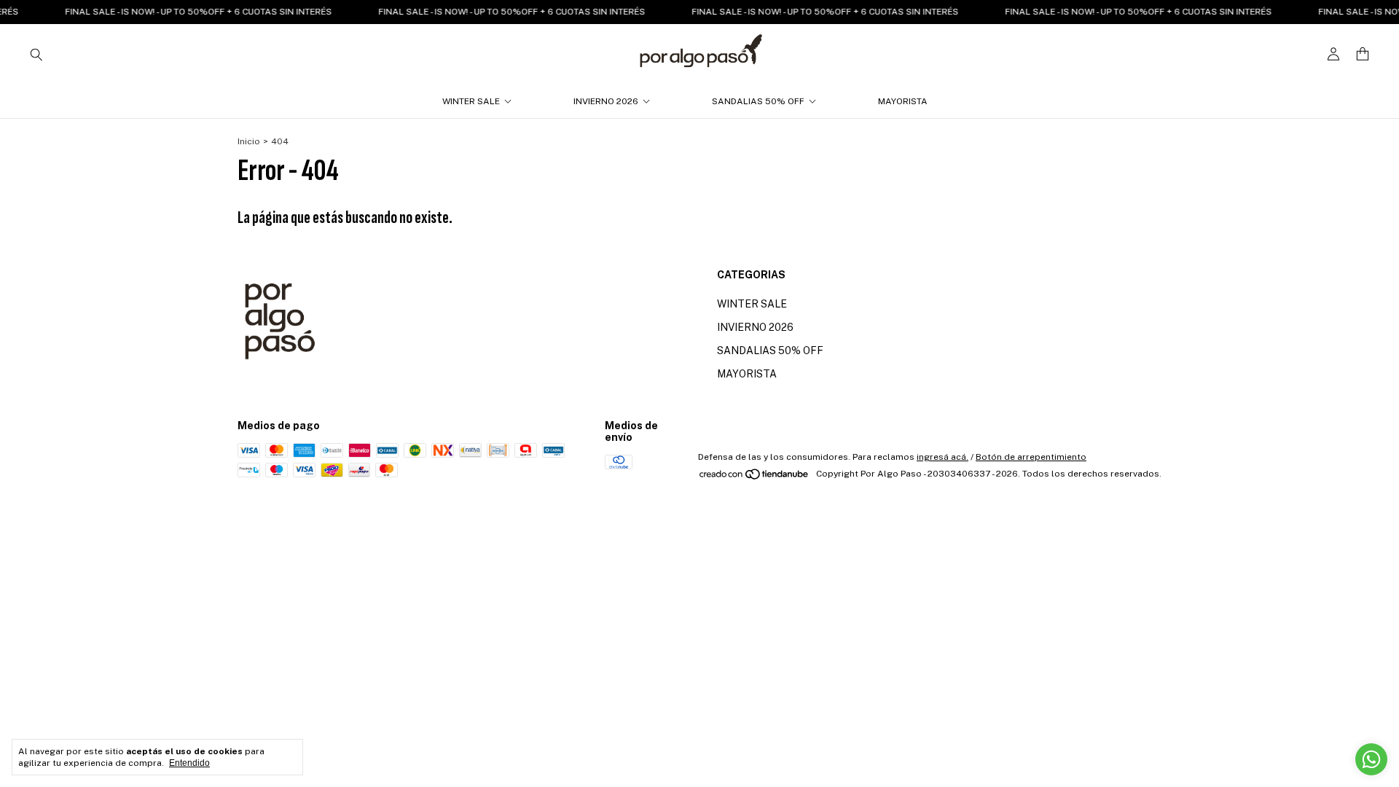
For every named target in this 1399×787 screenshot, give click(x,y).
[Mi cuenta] (1333, 54)
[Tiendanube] (754, 477)
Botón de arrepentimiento (1031, 457)
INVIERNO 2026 (605, 101)
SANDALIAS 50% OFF (758, 101)
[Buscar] (36, 54)
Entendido (189, 763)
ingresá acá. (942, 457)
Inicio (249, 141)
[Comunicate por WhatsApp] (1371, 759)
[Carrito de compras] (1362, 54)
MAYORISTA (903, 101)
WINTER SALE (471, 101)
